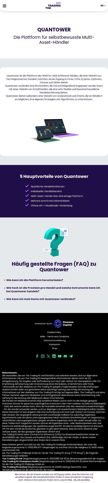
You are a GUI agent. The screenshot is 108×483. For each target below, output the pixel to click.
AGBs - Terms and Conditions (54, 336)
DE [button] (102, 5)
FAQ (70, 480)
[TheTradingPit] (53, 5)
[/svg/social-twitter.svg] (48, 356)
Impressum (54, 344)
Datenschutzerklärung (55, 340)
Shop (54, 348)
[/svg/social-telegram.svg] (71, 356)
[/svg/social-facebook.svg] (37, 356)
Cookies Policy (54, 332)
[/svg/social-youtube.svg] (59, 356)
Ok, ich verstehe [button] (81, 480)
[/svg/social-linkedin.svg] (54, 356)
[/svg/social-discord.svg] (65, 356)
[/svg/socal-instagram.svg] (42, 356)
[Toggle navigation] (4, 5)
